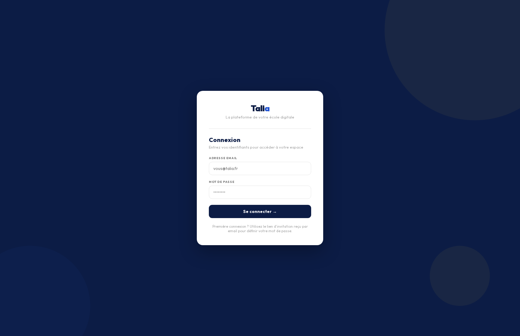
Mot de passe (221, 182)
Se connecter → (260, 211)
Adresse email (223, 158)
